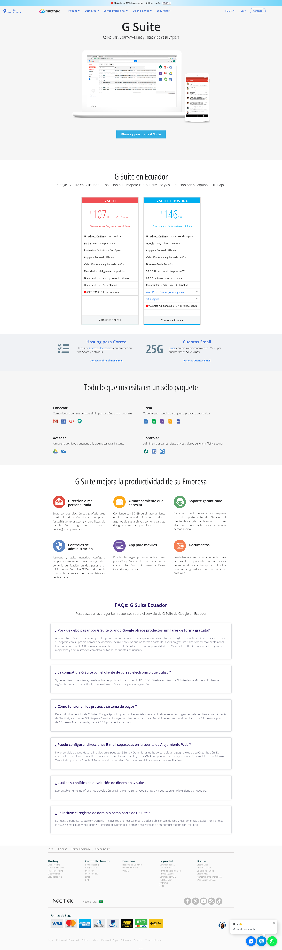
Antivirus (164, 882)
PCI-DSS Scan (166, 879)
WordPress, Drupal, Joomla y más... (166, 292)
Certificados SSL (167, 864)
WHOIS (125, 870)
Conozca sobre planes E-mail (106, 360)
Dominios (128, 861)
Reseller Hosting (55, 870)
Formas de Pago (109, 940)
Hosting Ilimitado (56, 867)
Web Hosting (54, 864)
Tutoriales (126, 940)
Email (172, 348)
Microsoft (89, 870)
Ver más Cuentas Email (197, 360)
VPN (162, 885)
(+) (141, 948)
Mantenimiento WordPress (209, 876)
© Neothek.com (153, 940)
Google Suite (91, 867)
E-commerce (54, 873)
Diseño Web (202, 864)
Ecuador (62, 848)
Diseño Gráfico (204, 867)
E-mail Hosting (92, 864)
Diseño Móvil (203, 873)
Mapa (95, 940)
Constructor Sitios (205, 870)
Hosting (53, 861)
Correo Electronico (81, 848)
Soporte (138, 940)
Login (243, 10)
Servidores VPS (55, 876)
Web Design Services (206, 879)
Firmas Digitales (167, 873)
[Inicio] (49, 11)
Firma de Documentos (170, 870)
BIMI (87, 879)
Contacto (257, 10)
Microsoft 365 (91, 873)
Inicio (50, 848)
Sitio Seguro (152, 298)
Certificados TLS (167, 867)
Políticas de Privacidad (67, 940)
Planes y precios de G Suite (141, 134)
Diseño (201, 861)
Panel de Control (130, 867)
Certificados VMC (168, 876)
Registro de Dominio (132, 864)
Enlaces (86, 940)
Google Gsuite (102, 848)
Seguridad (166, 861)
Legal (50, 940)
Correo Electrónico (101, 348)
